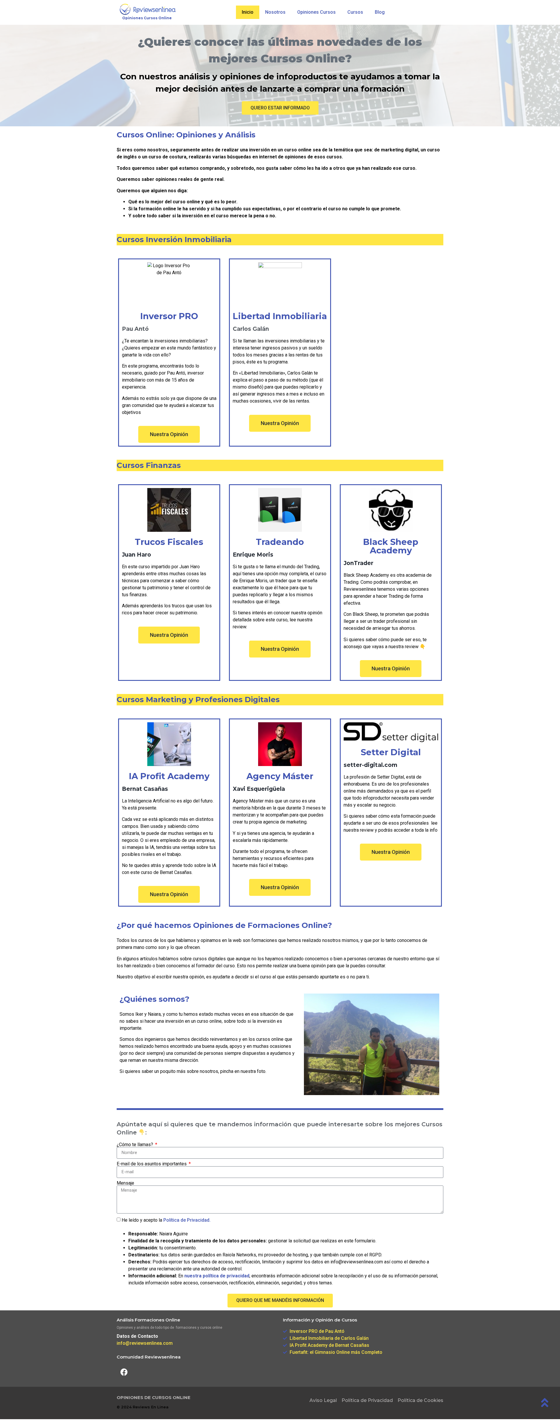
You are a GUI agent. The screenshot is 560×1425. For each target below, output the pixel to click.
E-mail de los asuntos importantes (152, 1164)
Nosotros (275, 12)
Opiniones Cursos (316, 12)
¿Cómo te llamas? (135, 1144)
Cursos (355, 12)
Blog (380, 12)
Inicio (247, 12)
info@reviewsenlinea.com (145, 1343)
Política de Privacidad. (187, 1220)
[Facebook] (124, 1372)
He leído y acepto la (166, 1220)
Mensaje (125, 1183)
